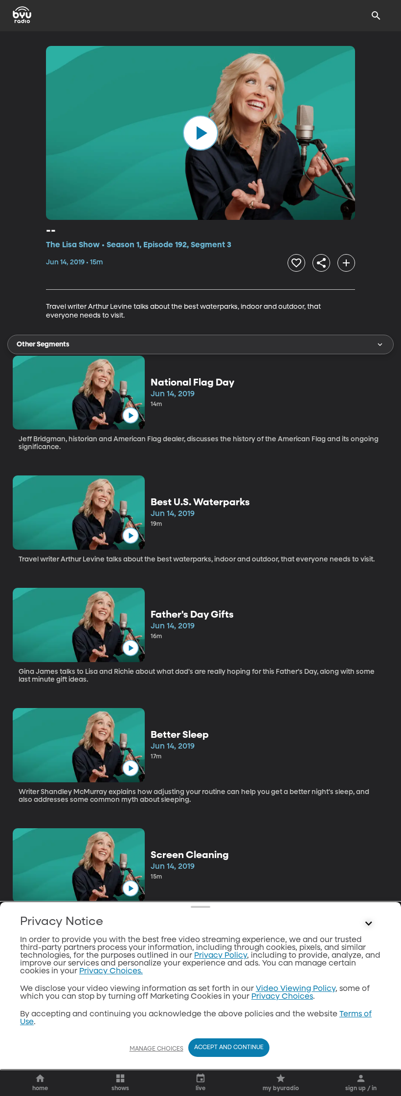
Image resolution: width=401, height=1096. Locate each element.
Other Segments (43, 344)
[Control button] (368, 924)
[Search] (376, 15)
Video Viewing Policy (295, 989)
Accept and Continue (229, 1048)
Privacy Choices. (111, 971)
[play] (200, 132)
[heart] (296, 263)
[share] (321, 263)
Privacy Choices (282, 997)
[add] (346, 263)
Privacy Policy (220, 956)
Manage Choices (156, 1049)
